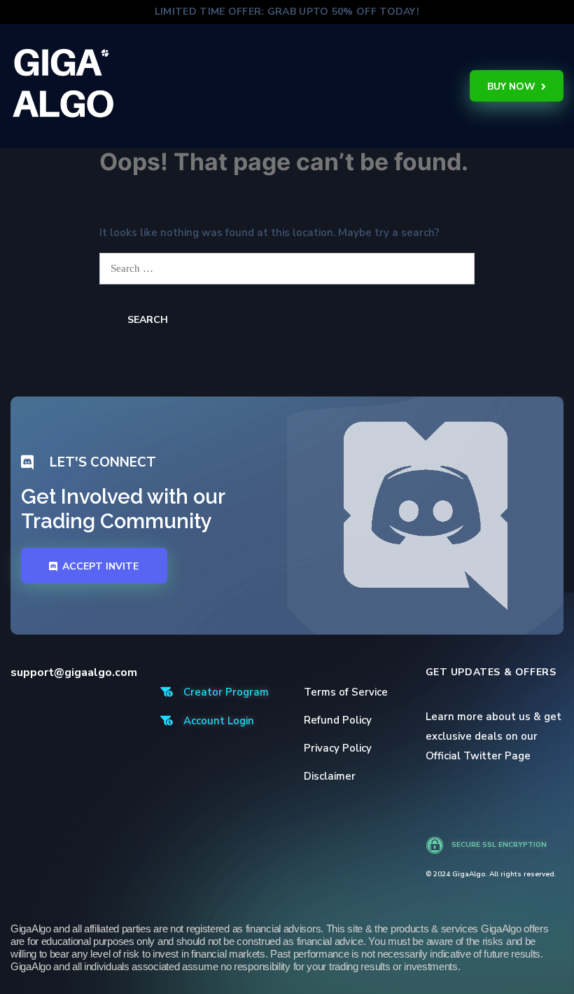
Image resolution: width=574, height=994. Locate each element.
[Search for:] (287, 268)
